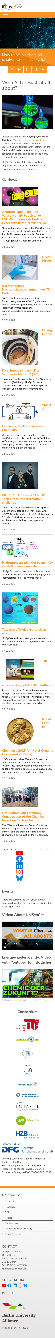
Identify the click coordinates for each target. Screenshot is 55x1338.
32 (45, 849)
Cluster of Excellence (35, 140)
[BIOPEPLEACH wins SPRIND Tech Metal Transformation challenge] (20, 475)
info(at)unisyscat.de (15, 1268)
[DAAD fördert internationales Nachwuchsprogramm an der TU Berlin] (20, 267)
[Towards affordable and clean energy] (20, 608)
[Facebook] (19, 859)
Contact (9, 1246)
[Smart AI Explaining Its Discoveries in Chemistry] (20, 411)
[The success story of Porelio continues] (20, 669)
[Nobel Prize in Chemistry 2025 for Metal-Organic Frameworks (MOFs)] (20, 731)
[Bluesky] (19, 878)
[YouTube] (19, 853)
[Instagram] (19, 872)
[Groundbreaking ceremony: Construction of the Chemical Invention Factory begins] (20, 797)
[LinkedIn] (19, 865)
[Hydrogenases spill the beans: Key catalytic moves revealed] (20, 547)
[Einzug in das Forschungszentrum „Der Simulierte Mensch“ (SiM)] (20, 347)
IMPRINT (8, 1293)
